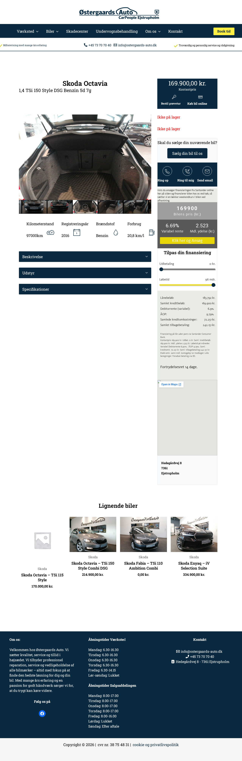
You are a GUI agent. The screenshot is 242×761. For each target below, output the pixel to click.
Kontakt (175, 31)
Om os (150, 31)
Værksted (25, 31)
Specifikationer (35, 289)
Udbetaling (187, 264)
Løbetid (187, 279)
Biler (50, 31)
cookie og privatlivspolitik (156, 744)
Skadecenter (77, 31)
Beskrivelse (32, 256)
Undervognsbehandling (117, 31)
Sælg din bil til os (187, 153)
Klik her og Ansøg (187, 240)
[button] (36, 31)
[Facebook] (42, 713)
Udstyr (28, 272)
